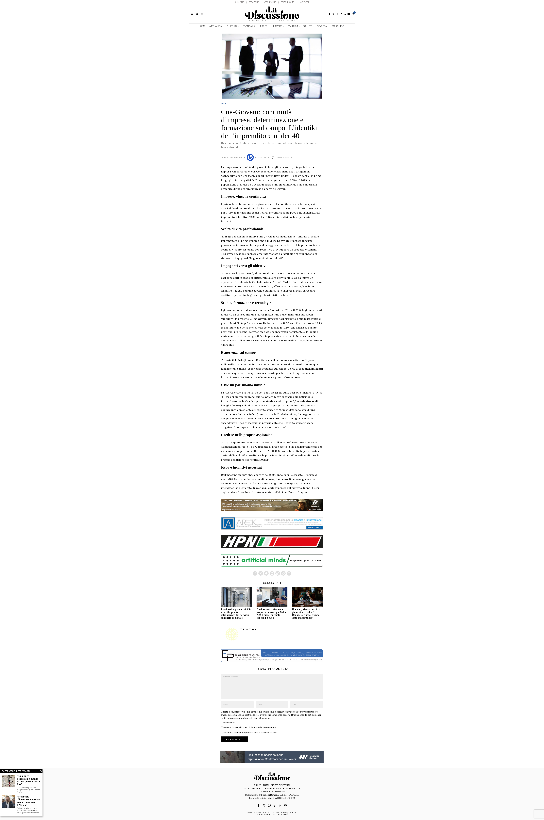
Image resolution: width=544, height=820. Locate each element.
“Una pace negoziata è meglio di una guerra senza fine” (28, 780)
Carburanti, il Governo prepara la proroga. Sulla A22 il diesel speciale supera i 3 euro (271, 613)
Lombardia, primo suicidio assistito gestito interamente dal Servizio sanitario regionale (236, 613)
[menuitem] (239, 2)
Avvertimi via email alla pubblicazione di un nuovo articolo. (250, 732)
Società (225, 104)
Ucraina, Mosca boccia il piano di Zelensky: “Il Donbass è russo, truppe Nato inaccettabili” (306, 613)
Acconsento (229, 722)
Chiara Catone (263, 157)
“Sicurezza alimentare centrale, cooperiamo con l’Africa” (28, 800)
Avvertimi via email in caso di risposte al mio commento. (249, 727)
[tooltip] (329, 14)
